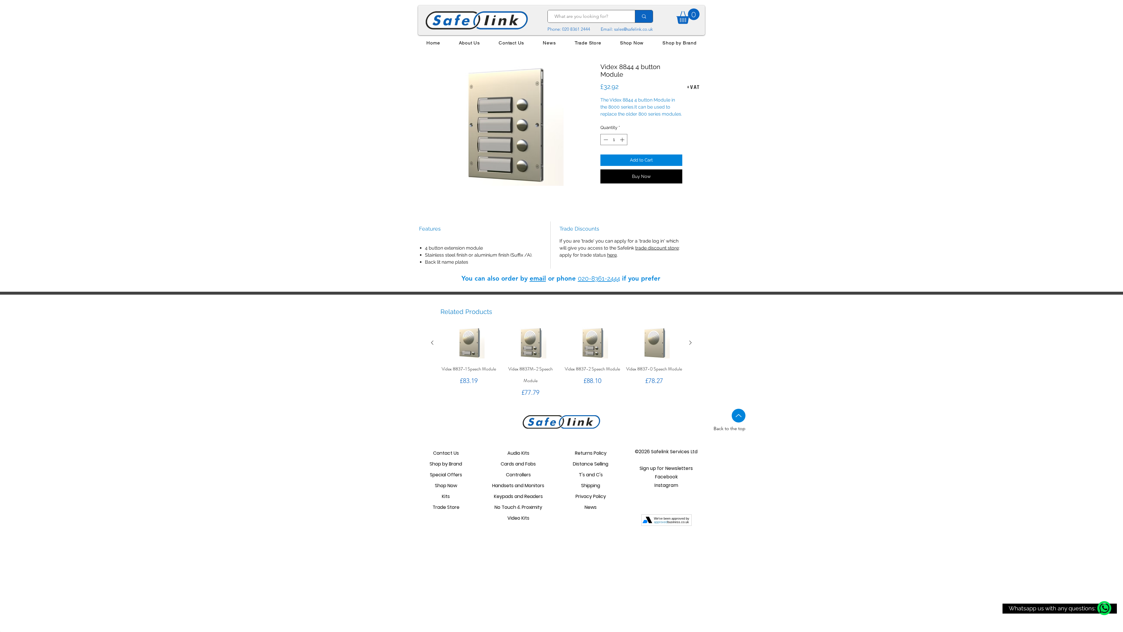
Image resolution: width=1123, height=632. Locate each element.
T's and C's (591, 474)
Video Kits (518, 518)
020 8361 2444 (576, 29)
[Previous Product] (432, 342)
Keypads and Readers (518, 496)
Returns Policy (591, 453)
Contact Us (446, 453)
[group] (561, 362)
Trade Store (446, 507)
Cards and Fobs (518, 464)
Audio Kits (518, 453)
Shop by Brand (446, 464)
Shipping (590, 485)
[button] (666, 468)
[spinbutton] (614, 139)
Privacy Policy (591, 496)
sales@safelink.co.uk (633, 29)
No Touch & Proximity (518, 507)
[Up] (738, 416)
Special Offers (446, 474)
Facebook (666, 476)
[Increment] (623, 139)
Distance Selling (590, 464)
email (538, 278)
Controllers (518, 474)
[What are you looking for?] (644, 16)
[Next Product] (690, 342)
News (591, 507)
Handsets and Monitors (518, 485)
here (612, 255)
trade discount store (657, 248)
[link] (688, 16)
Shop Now (446, 485)
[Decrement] (605, 139)
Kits (446, 496)
